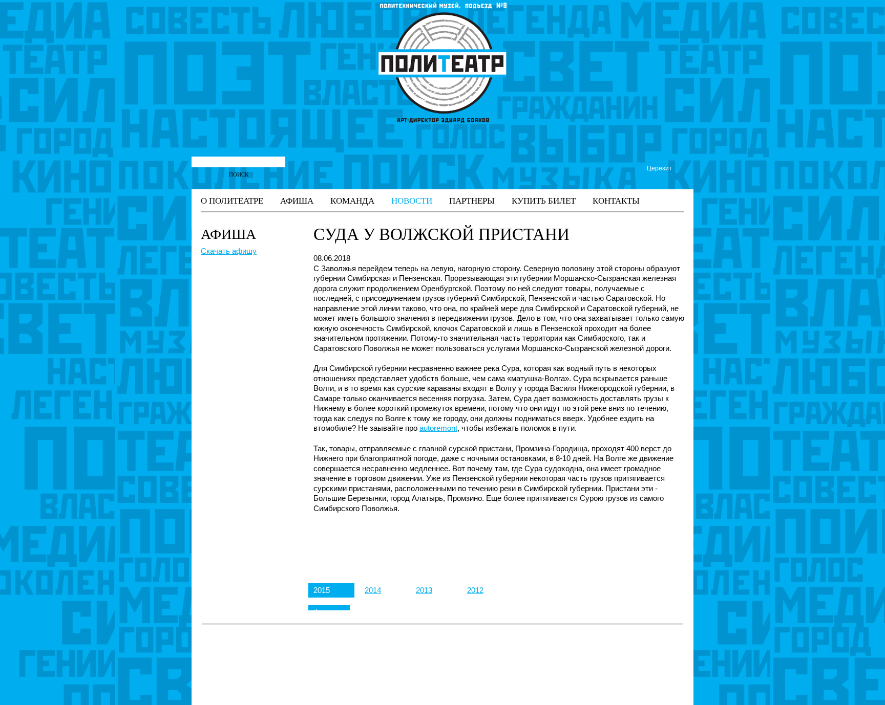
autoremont (438, 428)
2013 (424, 590)
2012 (475, 590)
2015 (321, 590)
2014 (373, 590)
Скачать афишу (229, 251)
